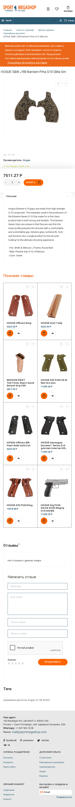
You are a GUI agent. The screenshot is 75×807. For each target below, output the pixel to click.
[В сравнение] (58, 83)
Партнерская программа (51, 762)
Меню (9, 21)
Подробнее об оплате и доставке (27, 62)
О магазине (45, 757)
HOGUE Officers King (19, 323)
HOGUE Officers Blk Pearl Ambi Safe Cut (18, 444)
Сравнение (8, 790)
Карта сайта (9, 767)
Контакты (8, 757)
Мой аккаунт (61, 20)
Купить (30, 182)
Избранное (8, 794)
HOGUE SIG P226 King (20, 505)
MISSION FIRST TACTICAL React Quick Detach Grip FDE (20, 383)
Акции (42, 771)
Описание (11, 196)
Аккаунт (7, 799)
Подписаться (64, 797)
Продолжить (53, 662)
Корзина (68, 11)
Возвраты (8, 762)
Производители (47, 767)
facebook (11, 740)
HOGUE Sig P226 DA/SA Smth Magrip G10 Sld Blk (52, 508)
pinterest (28, 740)
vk (9, 745)
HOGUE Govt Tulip (51, 323)
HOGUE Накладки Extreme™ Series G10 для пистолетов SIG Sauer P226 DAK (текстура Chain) (53, 445)
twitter (45, 740)
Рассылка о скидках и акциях (53, 786)
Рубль (71, 21)
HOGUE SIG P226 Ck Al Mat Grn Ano (54, 381)
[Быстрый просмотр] (18, 333)
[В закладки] (66, 83)
